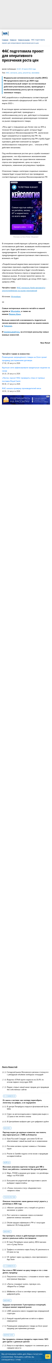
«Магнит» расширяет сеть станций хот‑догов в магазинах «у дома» (26, 1209)
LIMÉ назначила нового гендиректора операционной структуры (28, 1312)
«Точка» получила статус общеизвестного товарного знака (24, 1189)
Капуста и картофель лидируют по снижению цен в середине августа (28, 1347)
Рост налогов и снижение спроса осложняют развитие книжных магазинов (25, 1216)
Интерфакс (16, 296)
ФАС (8, 73)
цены (20, 73)
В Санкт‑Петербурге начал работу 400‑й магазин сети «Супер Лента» (26, 1243)
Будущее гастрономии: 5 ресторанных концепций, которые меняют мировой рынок (24, 1306)
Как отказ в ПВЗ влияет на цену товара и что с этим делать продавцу (25, 1271)
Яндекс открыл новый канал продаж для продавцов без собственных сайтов (28, 1088)
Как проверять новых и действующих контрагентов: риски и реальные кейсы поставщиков (25, 1237)
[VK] (16, 33)
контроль (13, 73)
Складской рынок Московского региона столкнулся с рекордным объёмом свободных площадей (27, 1073)
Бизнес (7, 1128)
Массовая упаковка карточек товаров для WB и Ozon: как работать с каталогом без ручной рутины (25, 1168)
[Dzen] (25, 33)
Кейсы (7, 1162)
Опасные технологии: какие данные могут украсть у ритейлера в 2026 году (25, 1202)
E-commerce (9, 1096)
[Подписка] (38, 33)
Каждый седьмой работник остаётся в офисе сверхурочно (25, 1319)
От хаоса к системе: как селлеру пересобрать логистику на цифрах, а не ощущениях (22, 1101)
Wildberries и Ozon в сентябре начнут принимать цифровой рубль (26, 1293)
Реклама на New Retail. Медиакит (26, 237)
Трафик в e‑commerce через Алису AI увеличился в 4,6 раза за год (28, 1251)
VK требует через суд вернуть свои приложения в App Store (27, 1258)
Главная (5, 40)
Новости (13, 40)
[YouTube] (29, 33)
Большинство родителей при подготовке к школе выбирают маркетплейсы (27, 1182)
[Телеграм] (11, 33)
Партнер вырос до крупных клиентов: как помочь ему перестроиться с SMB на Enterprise (24, 1133)
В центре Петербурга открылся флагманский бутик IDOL (27, 1108)
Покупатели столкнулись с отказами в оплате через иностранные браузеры (28, 1278)
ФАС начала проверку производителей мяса (21, 388)
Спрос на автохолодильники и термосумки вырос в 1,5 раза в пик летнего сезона (27, 1115)
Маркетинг (9, 1335)
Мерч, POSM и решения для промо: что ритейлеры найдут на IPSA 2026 (27, 1174)
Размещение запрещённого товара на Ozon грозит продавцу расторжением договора (27, 1327)
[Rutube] (34, 33)
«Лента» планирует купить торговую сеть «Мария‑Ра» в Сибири (24, 1285)
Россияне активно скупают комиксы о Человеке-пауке (26, 1147)
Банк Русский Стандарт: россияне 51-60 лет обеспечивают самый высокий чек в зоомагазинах (27, 1140)
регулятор (27, 73)
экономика (35, 73)
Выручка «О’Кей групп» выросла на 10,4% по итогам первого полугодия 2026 (25, 1081)
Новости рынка (24, 40)
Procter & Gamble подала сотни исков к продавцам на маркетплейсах (27, 1155)
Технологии (9, 1197)
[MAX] (20, 33)
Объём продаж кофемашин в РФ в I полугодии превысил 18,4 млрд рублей (26, 1224)
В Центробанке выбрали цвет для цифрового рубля (28, 1122)
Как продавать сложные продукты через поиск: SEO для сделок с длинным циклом (25, 1340)
